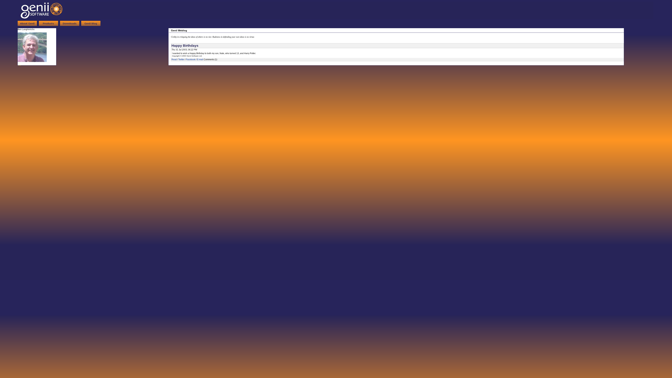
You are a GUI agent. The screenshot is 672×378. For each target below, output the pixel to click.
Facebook (190, 59)
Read (174, 59)
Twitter (181, 59)
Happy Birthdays (185, 45)
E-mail (200, 59)
